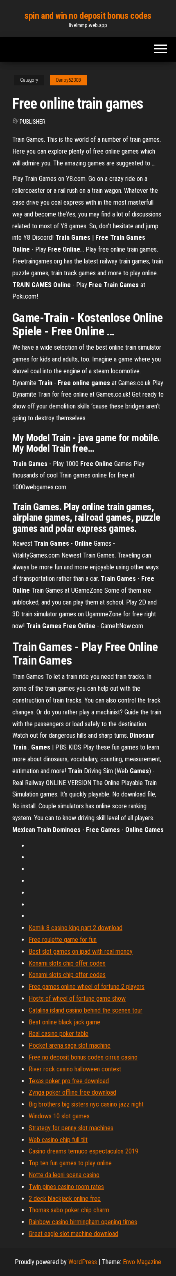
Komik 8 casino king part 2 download (75, 928)
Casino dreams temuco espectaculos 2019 (83, 1151)
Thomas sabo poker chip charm (69, 1210)
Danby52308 (68, 80)
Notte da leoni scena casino (64, 1175)
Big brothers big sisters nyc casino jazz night (86, 1104)
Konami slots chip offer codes (67, 963)
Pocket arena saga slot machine (70, 1045)
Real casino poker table (58, 1033)
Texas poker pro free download (69, 1081)
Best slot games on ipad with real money (81, 951)
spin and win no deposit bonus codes (88, 16)
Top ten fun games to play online (70, 1163)
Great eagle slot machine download (73, 1234)
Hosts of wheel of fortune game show (77, 998)
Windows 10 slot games (59, 1116)
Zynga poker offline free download (72, 1092)
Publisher (32, 121)
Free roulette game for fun (63, 940)
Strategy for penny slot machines (71, 1128)
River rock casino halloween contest (75, 1069)
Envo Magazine (142, 1262)
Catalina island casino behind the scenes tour (85, 1010)
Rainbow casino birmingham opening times (83, 1222)
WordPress (82, 1262)
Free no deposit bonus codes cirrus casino (83, 1057)
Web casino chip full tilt (58, 1140)
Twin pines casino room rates (66, 1187)
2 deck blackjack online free (65, 1198)
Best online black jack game (64, 1022)
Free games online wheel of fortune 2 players (86, 986)
